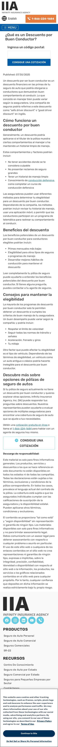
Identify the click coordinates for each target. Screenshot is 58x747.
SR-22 (7, 650)
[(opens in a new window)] (7, 620)
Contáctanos (11, 688)
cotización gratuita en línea (31, 424)
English (12, 18)
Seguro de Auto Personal (19, 635)
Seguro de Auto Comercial (20, 640)
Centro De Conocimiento (19, 664)
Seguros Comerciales (17, 645)
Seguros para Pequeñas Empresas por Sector (27, 681)
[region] (29, 718)
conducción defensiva (41, 180)
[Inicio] (17, 8)
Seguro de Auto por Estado (20, 669)
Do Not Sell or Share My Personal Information (29, 741)
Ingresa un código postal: (26, 47)
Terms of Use (27, 724)
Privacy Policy (44, 721)
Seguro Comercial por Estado (21, 674)
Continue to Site (29, 733)
